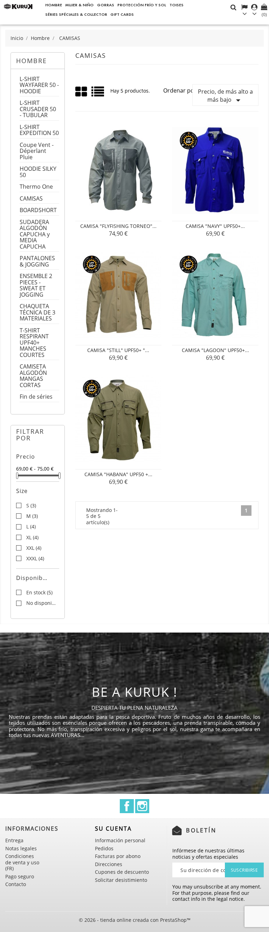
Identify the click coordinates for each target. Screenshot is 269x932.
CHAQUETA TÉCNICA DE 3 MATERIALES (37, 312)
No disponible (42, 603)
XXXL (35, 558)
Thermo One (36, 187)
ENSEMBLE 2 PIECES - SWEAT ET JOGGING (36, 285)
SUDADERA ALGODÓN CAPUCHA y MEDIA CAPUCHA (35, 234)
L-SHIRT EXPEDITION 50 (39, 130)
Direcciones (108, 864)
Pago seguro (19, 876)
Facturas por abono (117, 856)
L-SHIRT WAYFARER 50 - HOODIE (39, 85)
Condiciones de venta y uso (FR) (22, 862)
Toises (177, 4)
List (98, 94)
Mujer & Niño (79, 4)
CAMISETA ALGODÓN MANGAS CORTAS (33, 376)
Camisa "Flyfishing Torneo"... (118, 226)
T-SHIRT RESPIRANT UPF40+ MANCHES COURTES (34, 343)
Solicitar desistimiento (121, 880)
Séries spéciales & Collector (76, 14)
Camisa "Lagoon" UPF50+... (215, 350)
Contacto (15, 884)
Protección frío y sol (141, 4)
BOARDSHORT (38, 210)
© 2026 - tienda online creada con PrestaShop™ (135, 920)
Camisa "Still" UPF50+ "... (118, 350)
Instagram (142, 806)
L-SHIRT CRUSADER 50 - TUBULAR (38, 109)
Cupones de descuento (122, 872)
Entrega (14, 840)
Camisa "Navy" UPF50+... (215, 226)
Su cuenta (113, 828)
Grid (81, 91)
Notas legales (21, 848)
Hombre (53, 4)
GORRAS (105, 4)
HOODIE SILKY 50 (38, 172)
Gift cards (122, 14)
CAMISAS (31, 199)
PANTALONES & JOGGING (37, 261)
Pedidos (104, 848)
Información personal (120, 840)
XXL (33, 548)
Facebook (127, 806)
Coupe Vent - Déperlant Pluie (37, 151)
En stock (39, 592)
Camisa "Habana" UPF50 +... (118, 474)
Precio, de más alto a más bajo (225, 97)
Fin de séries (36, 397)
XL (32, 537)
